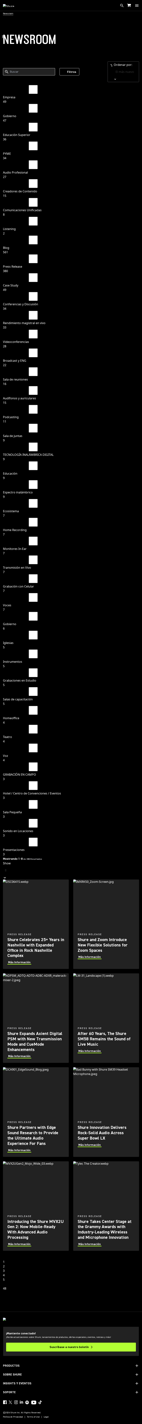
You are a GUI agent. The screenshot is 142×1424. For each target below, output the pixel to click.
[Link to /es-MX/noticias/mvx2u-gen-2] (36, 1206)
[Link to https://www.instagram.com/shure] (16, 1402)
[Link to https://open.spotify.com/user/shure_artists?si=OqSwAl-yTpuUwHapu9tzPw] (27, 1402)
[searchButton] (122, 5)
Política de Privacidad (13, 1417)
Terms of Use (33, 1417)
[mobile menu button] (137, 5)
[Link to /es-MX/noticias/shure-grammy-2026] (106, 1206)
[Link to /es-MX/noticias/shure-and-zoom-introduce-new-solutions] (106, 924)
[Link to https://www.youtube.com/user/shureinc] (33, 1402)
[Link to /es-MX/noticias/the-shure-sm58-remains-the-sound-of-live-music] (106, 1018)
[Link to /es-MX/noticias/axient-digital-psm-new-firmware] (36, 1018)
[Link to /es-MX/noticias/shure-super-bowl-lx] (106, 1112)
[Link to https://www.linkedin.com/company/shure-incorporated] (21, 1402)
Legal (46, 1417)
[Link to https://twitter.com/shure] (10, 1402)
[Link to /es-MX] (11, 5)
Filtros (71, 72)
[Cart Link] (129, 5)
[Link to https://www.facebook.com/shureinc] (5, 1402)
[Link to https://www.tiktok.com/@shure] (40, 1402)
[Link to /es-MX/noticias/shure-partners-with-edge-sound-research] (36, 1112)
